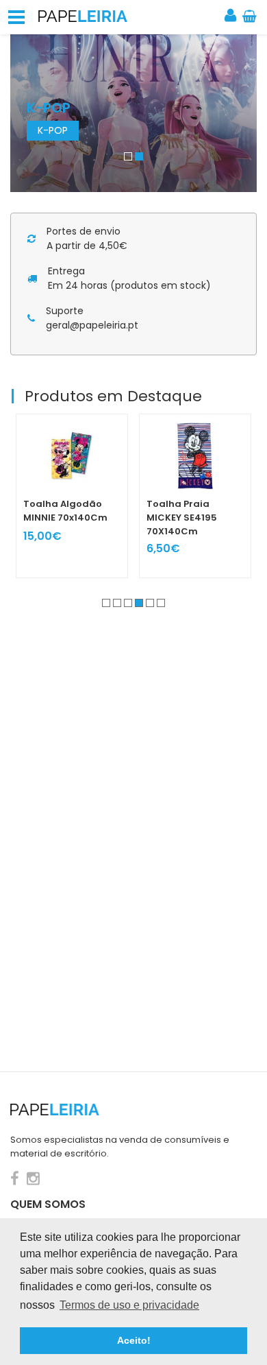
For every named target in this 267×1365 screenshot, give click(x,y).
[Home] (82, 16)
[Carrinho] (249, 17)
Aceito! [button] (134, 1340)
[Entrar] (232, 17)
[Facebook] (16, 1178)
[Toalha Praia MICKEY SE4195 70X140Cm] (195, 496)
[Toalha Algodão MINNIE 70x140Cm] (71, 496)
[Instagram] (33, 1178)
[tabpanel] (133, 113)
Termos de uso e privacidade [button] (129, 1305)
